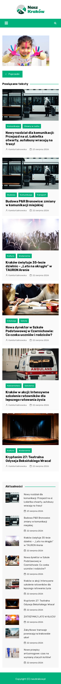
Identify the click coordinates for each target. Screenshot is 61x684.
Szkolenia (29, 386)
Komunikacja (13, 126)
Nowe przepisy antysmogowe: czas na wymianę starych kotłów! (37, 653)
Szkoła (24, 321)
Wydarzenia (24, 256)
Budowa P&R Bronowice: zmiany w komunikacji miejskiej (30, 203)
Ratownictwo (13, 386)
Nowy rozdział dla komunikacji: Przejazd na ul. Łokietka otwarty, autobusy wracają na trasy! (30, 138)
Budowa (11, 195)
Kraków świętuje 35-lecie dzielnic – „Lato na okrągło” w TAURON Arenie (29, 266)
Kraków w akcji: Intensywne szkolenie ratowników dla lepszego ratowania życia (27, 396)
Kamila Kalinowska (18, 149)
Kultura (10, 256)
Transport (41, 195)
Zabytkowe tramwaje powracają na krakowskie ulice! (37, 634)
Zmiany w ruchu (31, 126)
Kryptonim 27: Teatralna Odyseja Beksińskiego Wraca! (28, 459)
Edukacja (11, 321)
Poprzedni (14, 74)
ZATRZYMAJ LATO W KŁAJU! (39, 616)
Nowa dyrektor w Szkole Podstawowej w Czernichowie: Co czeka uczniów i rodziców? (29, 331)
